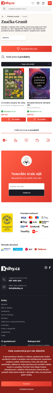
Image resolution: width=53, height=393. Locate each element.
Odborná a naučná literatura (13, 322)
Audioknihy (5, 332)
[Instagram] (46, 267)
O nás (3, 345)
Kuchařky (5, 325)
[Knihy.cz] (2, 16)
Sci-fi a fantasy (7, 315)
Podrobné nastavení (27, 389)
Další (3, 335)
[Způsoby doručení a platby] (36, 225)
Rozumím (26, 384)
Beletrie (4, 304)
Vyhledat (4, 8)
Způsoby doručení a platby (39, 345)
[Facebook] (50, 267)
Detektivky (5, 311)
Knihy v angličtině (8, 329)
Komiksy (4, 318)
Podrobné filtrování (29, 49)
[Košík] (43, 3)
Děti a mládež (6, 308)
